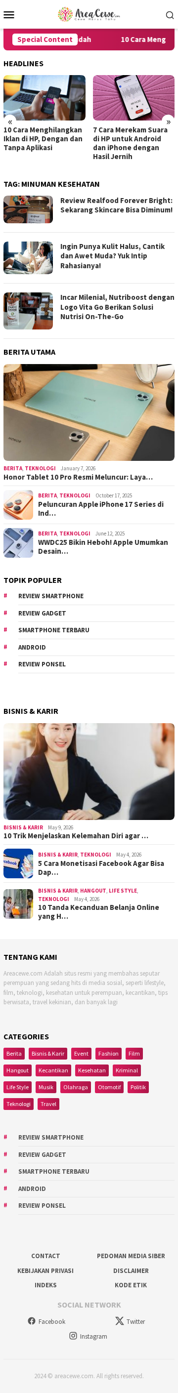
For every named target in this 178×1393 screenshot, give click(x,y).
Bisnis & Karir (23, 827)
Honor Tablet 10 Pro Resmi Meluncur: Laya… (78, 477)
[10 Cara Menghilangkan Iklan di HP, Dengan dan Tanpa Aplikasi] (44, 98)
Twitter (136, 1321)
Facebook (52, 1321)
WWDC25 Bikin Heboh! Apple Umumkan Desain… (103, 547)
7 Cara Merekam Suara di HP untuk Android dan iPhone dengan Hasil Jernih (130, 143)
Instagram (93, 1336)
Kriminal (127, 1070)
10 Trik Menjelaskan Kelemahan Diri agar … (75, 835)
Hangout (93, 890)
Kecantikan (53, 1070)
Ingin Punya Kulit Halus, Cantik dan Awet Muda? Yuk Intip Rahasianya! (112, 256)
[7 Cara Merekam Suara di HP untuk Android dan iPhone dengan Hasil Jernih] (134, 98)
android (32, 647)
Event (81, 1053)
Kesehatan (92, 1070)
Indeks (46, 1285)
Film (134, 1053)
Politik (138, 1087)
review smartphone (51, 596)
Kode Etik (131, 1285)
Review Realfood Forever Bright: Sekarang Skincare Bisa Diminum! (116, 205)
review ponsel (42, 664)
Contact (45, 1256)
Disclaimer (131, 1271)
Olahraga (75, 1087)
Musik (46, 1087)
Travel (48, 1103)
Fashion (108, 1053)
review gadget (42, 613)
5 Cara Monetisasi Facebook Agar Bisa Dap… (101, 868)
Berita (12, 468)
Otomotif (109, 1087)
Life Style (123, 890)
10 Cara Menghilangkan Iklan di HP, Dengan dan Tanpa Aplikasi (43, 138)
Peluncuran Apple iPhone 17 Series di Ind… (101, 509)
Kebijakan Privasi (45, 1271)
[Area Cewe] (89, 13)
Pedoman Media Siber (131, 1256)
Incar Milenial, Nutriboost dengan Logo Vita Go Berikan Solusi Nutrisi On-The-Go (117, 306)
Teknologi (40, 468)
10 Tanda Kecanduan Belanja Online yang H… (98, 912)
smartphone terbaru (53, 630)
